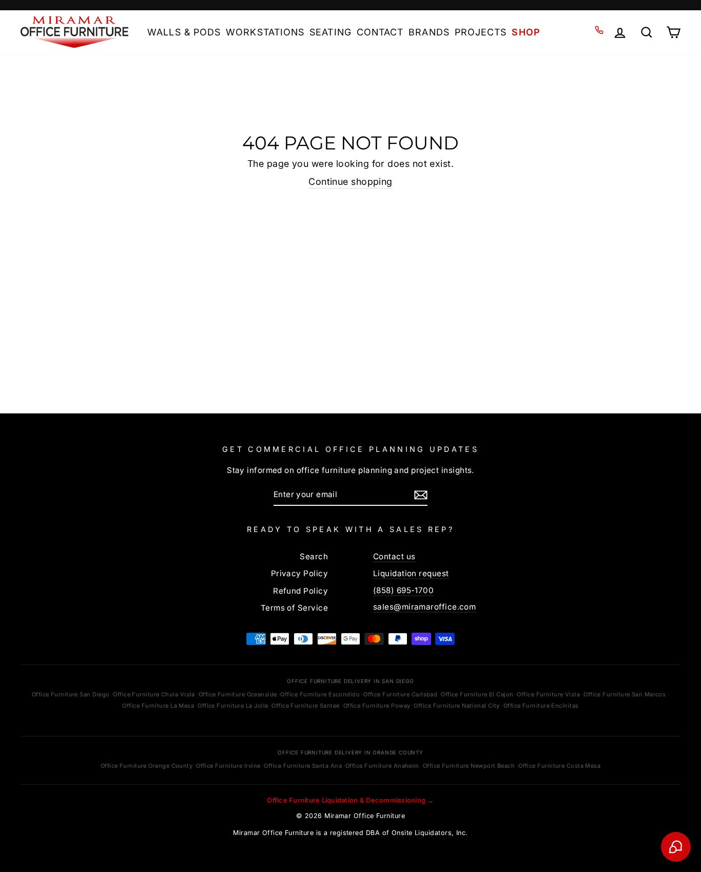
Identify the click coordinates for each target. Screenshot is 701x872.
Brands (428, 32)
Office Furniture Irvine (228, 765)
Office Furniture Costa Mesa (559, 765)
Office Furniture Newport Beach (469, 765)
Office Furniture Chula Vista (154, 694)
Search (314, 556)
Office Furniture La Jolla (233, 705)
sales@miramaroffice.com (424, 607)
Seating (330, 32)
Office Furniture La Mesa (158, 705)
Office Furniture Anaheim (382, 765)
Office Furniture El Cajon (477, 694)
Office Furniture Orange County (147, 765)
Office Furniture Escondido (320, 694)
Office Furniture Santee (305, 705)
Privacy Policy (299, 573)
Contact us (394, 556)
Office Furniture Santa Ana (303, 765)
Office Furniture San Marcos (624, 694)
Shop (526, 32)
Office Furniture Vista (548, 694)
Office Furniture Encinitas (541, 705)
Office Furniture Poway (377, 705)
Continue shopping (350, 181)
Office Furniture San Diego (71, 694)
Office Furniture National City (457, 705)
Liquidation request (411, 573)
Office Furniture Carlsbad (400, 694)
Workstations (265, 32)
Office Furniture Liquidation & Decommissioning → (350, 800)
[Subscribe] (420, 494)
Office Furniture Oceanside (238, 694)
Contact (380, 32)
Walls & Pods (184, 32)
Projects (481, 32)
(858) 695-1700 (403, 590)
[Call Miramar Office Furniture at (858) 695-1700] (599, 30)
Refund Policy (300, 591)
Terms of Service (294, 608)
